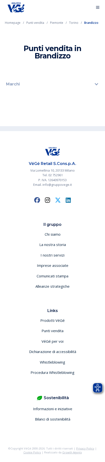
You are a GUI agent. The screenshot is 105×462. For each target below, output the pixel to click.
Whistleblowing (52, 362)
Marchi (13, 84)
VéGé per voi (52, 341)
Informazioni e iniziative (52, 408)
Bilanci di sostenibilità (52, 419)
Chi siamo (53, 234)
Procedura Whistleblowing (52, 372)
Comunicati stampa (52, 275)
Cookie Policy (32, 452)
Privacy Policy (85, 448)
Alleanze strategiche (52, 286)
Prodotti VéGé (52, 320)
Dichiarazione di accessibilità (52, 351)
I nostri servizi (52, 255)
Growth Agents (72, 452)
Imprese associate (52, 265)
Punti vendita (52, 330)
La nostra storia (52, 244)
